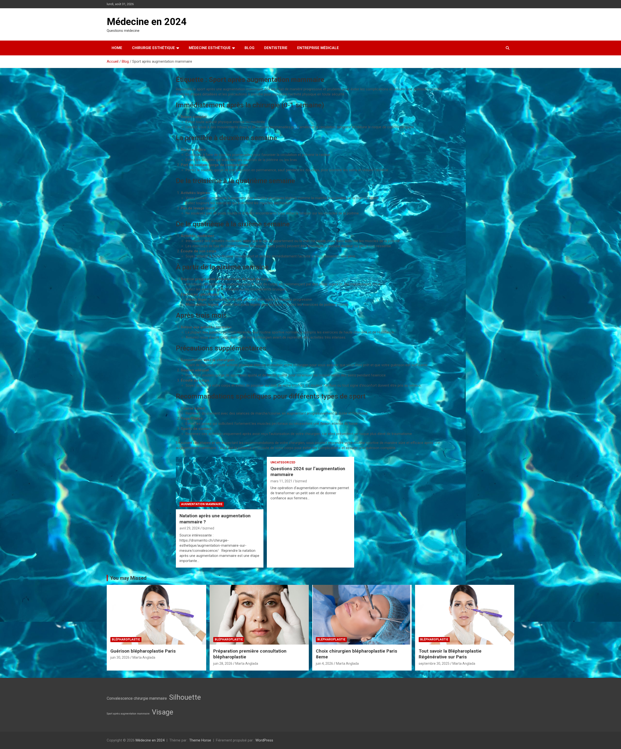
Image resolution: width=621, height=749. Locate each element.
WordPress (264, 740)
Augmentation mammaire (201, 504)
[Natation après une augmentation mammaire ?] (220, 483)
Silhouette (185, 697)
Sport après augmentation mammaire (128, 713)
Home (117, 48)
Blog (249, 48)
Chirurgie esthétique (153, 48)
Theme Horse (200, 740)
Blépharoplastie (126, 639)
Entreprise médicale (318, 48)
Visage (162, 712)
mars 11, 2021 (281, 481)
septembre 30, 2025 (434, 663)
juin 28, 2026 (222, 663)
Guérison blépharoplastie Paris (143, 651)
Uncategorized (282, 462)
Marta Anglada (143, 657)
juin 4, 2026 (324, 663)
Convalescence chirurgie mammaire (137, 698)
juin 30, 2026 (120, 657)
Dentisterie (275, 48)
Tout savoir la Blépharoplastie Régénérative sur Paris (450, 654)
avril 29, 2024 (190, 528)
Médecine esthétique (210, 48)
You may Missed (128, 578)
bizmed (208, 528)
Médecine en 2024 (147, 21)
